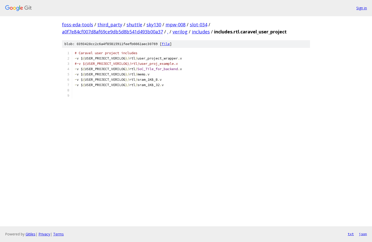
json (363, 234)
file (166, 44)
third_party (109, 25)
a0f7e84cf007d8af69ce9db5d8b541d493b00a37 (112, 32)
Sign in (361, 8)
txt (351, 234)
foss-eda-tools (77, 25)
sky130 (154, 25)
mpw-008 (175, 25)
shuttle (134, 25)
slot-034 (198, 25)
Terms (58, 234)
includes (201, 32)
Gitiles (30, 234)
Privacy (44, 234)
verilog (180, 32)
